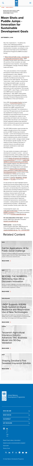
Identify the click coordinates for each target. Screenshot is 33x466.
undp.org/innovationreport (11, 210)
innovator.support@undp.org (18, 214)
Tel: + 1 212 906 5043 (23, 230)
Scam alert (6, 446)
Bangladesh (19, 177)
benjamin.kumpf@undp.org (11, 221)
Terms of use (6, 448)
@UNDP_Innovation (9, 212)
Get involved (7, 423)
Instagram (19, 452)
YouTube (23, 452)
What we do (7, 415)
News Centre (9, 7)
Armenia (13, 177)
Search (3, 3)
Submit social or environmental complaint (14, 443)
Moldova (6, 179)
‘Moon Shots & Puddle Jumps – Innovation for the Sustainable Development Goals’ (16, 57)
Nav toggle (30, 3)
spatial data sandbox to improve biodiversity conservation (16, 161)
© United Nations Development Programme (13, 459)
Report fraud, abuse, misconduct (11, 440)
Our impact (7, 419)
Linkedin (9, 452)
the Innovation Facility (16, 102)
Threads (16, 452)
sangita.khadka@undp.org (11, 230)
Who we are (7, 411)
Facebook (13, 452)
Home (2, 7)
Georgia (25, 177)
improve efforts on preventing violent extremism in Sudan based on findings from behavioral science (16, 170)
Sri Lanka (13, 179)
